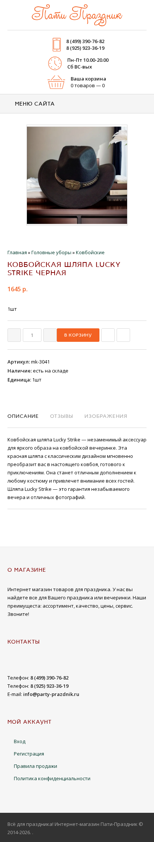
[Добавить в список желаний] (123, 335)
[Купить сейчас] (108, 335)
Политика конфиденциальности (52, 778)
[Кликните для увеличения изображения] (77, 175)
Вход (19, 741)
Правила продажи (35, 766)
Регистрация (29, 753)
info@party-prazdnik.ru (51, 694)
